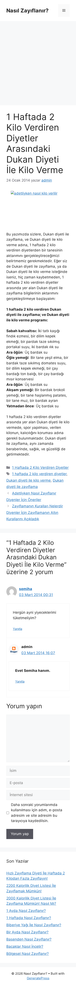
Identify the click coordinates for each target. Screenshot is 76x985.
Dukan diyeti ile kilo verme (28, 480)
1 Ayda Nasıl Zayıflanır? (26, 911)
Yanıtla (17, 629)
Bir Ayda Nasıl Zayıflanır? (27, 932)
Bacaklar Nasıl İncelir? (24, 946)
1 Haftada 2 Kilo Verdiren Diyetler (40, 467)
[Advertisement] (38, 61)
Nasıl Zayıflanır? (27, 10)
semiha (25, 589)
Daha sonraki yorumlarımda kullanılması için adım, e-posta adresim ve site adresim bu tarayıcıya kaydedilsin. (36, 813)
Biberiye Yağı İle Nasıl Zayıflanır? (33, 925)
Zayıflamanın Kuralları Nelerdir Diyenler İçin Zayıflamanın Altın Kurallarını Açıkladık (34, 512)
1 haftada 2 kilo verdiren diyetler (39, 474)
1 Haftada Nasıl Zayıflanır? (28, 918)
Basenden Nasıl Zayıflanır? (29, 939)
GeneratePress (38, 978)
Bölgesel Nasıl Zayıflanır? (27, 954)
